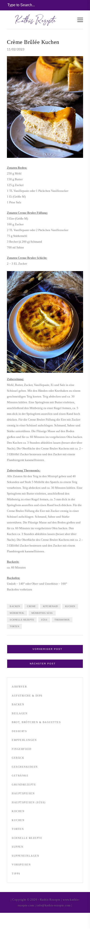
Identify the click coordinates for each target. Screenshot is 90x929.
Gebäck (18, 757)
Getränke (20, 775)
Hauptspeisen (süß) (29, 802)
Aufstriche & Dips (27, 695)
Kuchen (70, 606)
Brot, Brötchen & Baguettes (36, 722)
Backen (15, 606)
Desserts (19, 731)
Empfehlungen (24, 740)
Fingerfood (21, 749)
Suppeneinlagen (25, 855)
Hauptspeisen (23, 793)
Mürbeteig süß (42, 613)
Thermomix (62, 619)
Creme (31, 606)
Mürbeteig (17, 613)
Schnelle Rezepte (22, 619)
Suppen (17, 846)
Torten (14, 626)
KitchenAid (50, 606)
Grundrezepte (24, 784)
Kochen (18, 811)
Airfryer (19, 686)
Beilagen (19, 713)
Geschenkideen (25, 766)
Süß (44, 619)
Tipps (16, 873)
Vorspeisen (21, 864)
